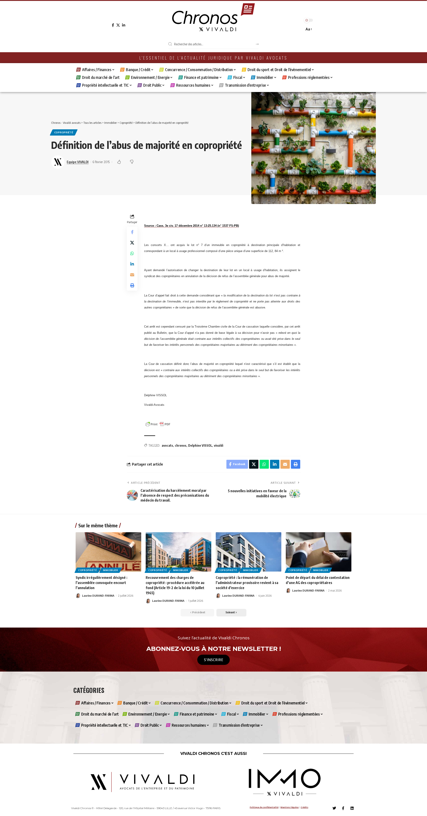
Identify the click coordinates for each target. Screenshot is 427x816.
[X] (118, 25)
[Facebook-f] (343, 808)
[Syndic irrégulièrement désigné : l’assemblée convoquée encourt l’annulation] (108, 552)
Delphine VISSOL (200, 445)
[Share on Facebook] (132, 232)
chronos (180, 445)
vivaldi (218, 445)
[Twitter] (334, 808)
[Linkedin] (352, 808)
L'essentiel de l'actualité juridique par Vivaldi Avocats (213, 58)
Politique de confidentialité (264, 807)
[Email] (132, 275)
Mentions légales (289, 807)
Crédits (304, 807)
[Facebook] (113, 25)
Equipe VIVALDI (78, 162)
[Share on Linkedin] (132, 264)
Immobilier (110, 570)
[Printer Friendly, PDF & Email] (158, 424)
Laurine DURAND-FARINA (98, 595)
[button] (308, 29)
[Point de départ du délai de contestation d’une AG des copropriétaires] (318, 552)
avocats (167, 445)
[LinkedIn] (123, 25)
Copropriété (63, 132)
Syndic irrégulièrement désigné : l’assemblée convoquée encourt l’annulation (101, 582)
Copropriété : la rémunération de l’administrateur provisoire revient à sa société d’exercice (247, 582)
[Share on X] (132, 243)
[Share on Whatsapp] (132, 253)
